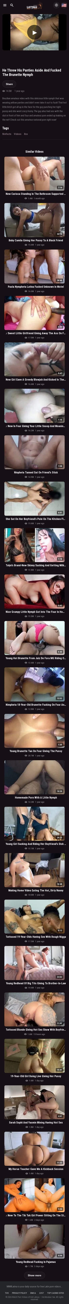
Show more (34, 1275)
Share (9, 84)
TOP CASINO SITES (55, 1293)
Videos (17, 134)
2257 (41, 1293)
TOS (7, 1293)
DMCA (33, 1293)
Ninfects (6, 134)
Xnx (26, 134)
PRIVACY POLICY (19, 1293)
